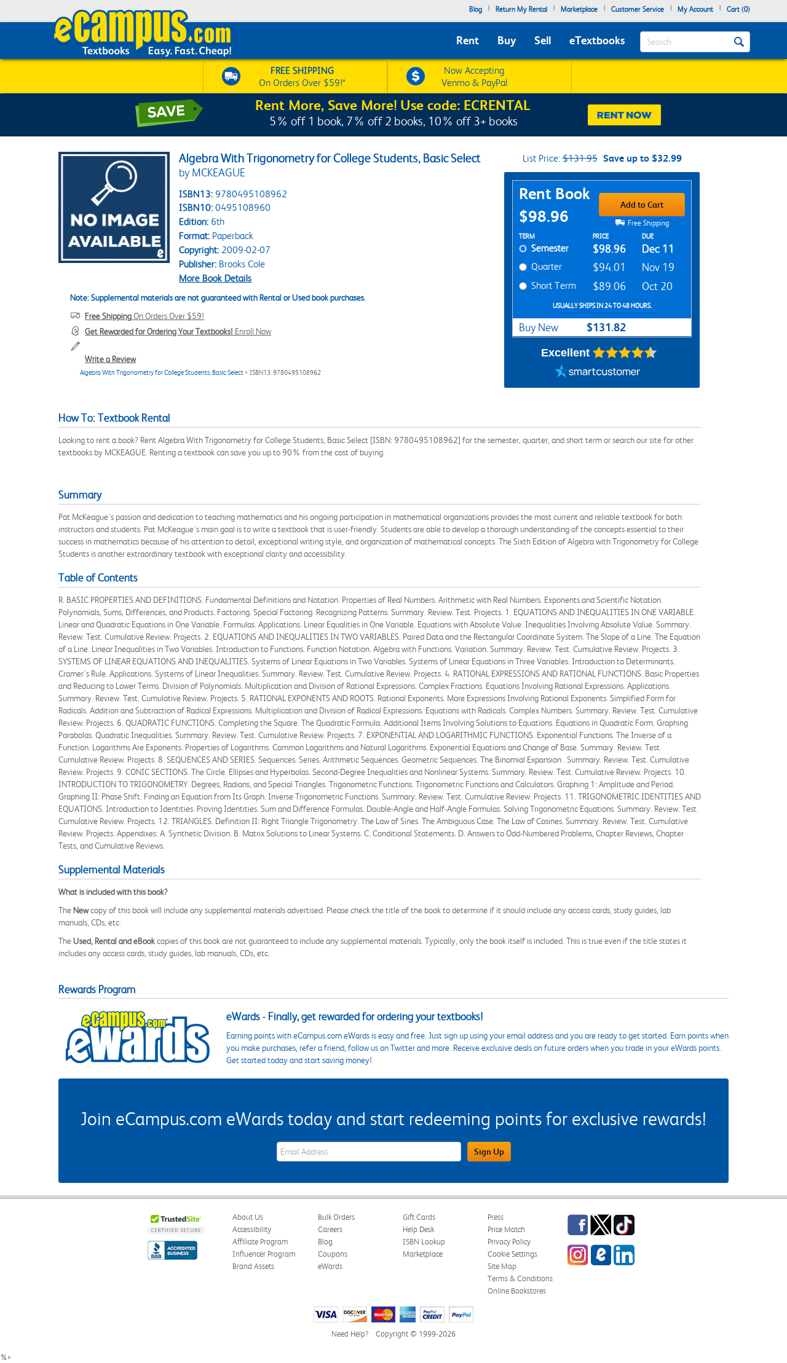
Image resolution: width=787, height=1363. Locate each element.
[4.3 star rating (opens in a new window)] (625, 353)
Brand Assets (253, 1266)
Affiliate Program (260, 1241)
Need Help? (349, 1333)
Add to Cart (641, 205)
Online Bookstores (517, 1290)
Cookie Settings (512, 1254)
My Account (695, 9)
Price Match (506, 1229)
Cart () (738, 9)
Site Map (502, 1266)
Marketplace (579, 9)
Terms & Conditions (520, 1278)
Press (496, 1217)
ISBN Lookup (424, 1241)
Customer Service (637, 9)
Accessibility (251, 1229)
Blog (475, 9)
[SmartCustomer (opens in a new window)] (598, 372)
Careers (330, 1229)
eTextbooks (597, 40)
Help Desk (418, 1229)
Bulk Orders (336, 1217)
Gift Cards (419, 1217)
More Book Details (215, 278)
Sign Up (489, 1152)
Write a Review (110, 359)
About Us (247, 1217)
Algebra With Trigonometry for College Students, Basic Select (161, 373)
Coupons (332, 1254)
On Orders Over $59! (144, 316)
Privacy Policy (509, 1241)
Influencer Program (264, 1254)
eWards (330, 1266)
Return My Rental (521, 9)
